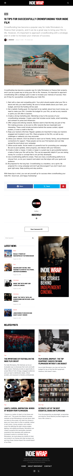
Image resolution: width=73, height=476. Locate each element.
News (14, 250)
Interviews (16, 280)
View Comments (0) (36, 229)
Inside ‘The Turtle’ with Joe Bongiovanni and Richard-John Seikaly (23, 299)
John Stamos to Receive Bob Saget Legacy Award (22, 314)
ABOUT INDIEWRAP (35, 466)
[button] (5, 3)
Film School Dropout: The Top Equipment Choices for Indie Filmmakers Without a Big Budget (52, 361)
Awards (15, 309)
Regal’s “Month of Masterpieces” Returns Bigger (23, 255)
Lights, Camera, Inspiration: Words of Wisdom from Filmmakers (19, 409)
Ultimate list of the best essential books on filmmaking (51, 409)
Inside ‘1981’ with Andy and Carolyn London (22, 284)
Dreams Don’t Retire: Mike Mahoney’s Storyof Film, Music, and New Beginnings (23, 269)
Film (14, 264)
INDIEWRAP (36, 214)
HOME (23, 466)
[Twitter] (38, 471)
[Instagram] (34, 471)
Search (33, 238)
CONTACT (48, 466)
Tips (6, 14)
